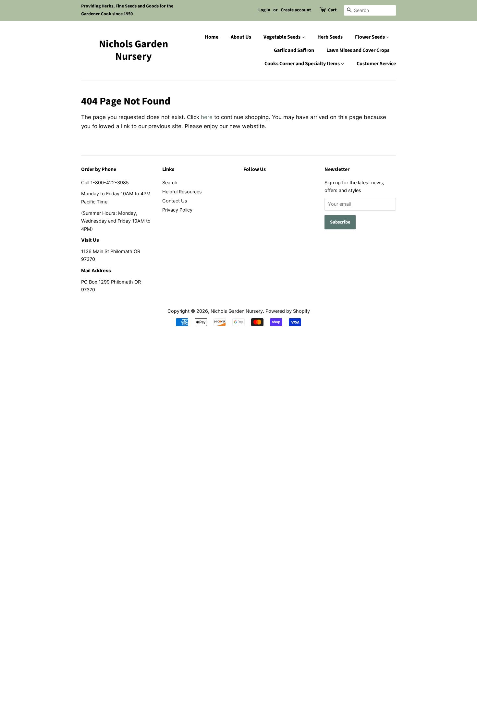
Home (211, 37)
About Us (241, 37)
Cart (332, 10)
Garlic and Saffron (294, 50)
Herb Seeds (330, 37)
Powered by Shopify (287, 311)
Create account (296, 10)
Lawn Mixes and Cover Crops (357, 50)
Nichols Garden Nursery (133, 50)
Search (169, 182)
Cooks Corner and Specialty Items (302, 63)
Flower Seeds (370, 37)
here (207, 117)
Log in (264, 10)
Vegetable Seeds (282, 37)
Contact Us (174, 200)
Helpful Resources (182, 191)
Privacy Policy (177, 210)
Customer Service (376, 63)
